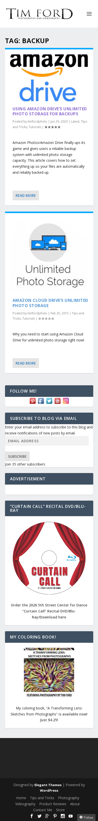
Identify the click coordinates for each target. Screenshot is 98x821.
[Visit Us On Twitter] (49, 403)
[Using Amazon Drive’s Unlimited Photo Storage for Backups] (49, 77)
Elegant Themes (48, 785)
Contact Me (42, 809)
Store (60, 809)
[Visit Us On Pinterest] (32, 403)
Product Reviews (52, 803)
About (75, 803)
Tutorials (35, 127)
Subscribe (17, 456)
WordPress (49, 790)
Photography (68, 797)
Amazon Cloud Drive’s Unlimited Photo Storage (50, 303)
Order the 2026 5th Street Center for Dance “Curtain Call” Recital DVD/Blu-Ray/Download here (49, 611)
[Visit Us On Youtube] (57, 403)
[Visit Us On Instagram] (66, 403)
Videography (25, 803)
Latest (75, 121)
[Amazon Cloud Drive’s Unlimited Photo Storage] (49, 255)
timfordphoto (37, 121)
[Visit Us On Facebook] (41, 403)
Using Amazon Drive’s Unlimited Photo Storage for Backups (50, 111)
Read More (26, 195)
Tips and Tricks (42, 797)
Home (21, 797)
